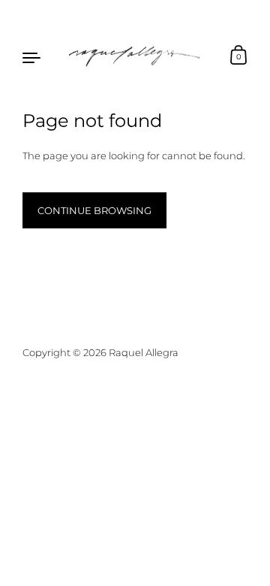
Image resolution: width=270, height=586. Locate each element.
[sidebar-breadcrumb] (32, 56)
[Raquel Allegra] (135, 56)
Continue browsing (95, 210)
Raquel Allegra (143, 352)
